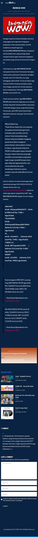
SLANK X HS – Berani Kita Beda (24, 386)
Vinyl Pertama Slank (21, 408)
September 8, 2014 (12, 301)
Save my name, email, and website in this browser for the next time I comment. (20, 499)
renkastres (10, 11)
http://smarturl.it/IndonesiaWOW (14, 190)
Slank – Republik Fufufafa (23, 376)
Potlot (28, 11)
